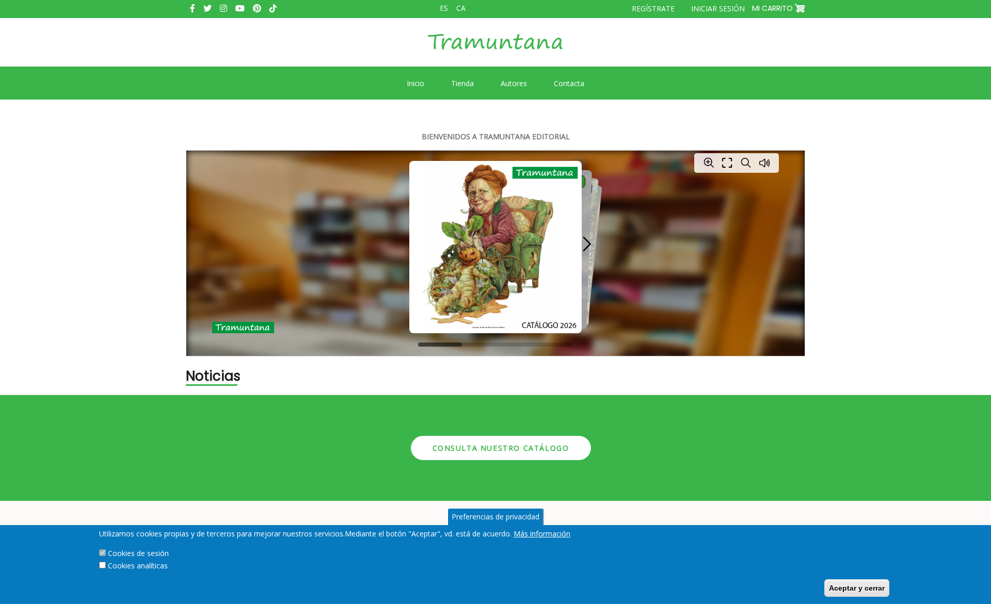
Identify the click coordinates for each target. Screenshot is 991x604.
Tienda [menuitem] (462, 83)
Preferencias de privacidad (495, 516)
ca (461, 8)
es (444, 8)
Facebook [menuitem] (192, 8)
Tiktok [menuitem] (273, 8)
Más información (542, 533)
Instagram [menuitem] (223, 8)
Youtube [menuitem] (240, 8)
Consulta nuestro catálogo (501, 448)
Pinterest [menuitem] (257, 8)
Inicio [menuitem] (415, 83)
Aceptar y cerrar (857, 588)
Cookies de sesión (138, 553)
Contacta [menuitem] (569, 83)
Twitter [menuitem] (207, 8)
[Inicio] (495, 49)
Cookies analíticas (138, 565)
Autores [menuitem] (514, 83)
